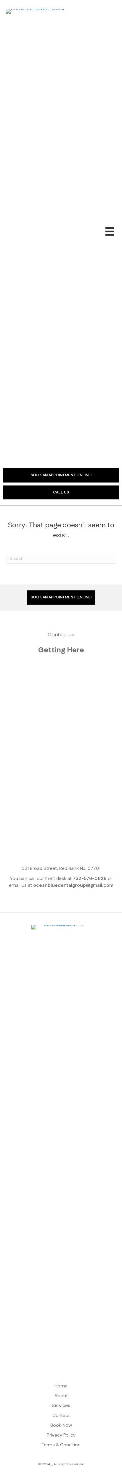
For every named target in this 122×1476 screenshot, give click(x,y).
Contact (61, 1415)
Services (61, 1405)
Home (61, 1386)
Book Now (61, 1425)
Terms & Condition (61, 1445)
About (61, 1395)
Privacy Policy (61, 1435)
